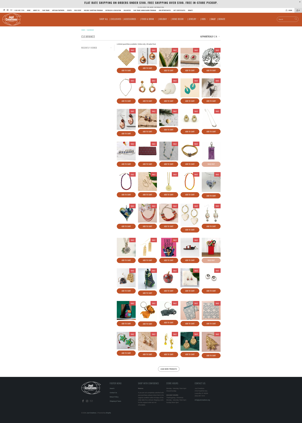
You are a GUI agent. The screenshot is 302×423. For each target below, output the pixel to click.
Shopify (108, 413)
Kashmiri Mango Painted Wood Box (168, 277)
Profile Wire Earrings (147, 181)
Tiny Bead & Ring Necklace (126, 87)
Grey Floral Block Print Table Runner (189, 310)
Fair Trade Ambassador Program (144, 10)
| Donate (221, 19)
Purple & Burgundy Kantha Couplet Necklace (126, 181)
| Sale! (213, 19)
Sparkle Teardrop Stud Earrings (189, 118)
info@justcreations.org (202, 400)
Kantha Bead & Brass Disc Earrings (189, 277)
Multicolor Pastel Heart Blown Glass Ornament (211, 182)
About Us (36, 10)
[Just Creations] (25, 19)
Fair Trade (46, 10)
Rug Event (77, 10)
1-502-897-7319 (19, 10)
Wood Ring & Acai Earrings (147, 56)
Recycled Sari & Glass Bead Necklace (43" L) (168, 151)
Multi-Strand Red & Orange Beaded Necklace (147, 213)
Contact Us (113, 393)
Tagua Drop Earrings (126, 119)
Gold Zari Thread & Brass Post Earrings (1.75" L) (189, 341)
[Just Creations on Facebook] (4, 10)
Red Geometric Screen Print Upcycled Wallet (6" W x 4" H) (147, 151)
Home (29, 10)
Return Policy (114, 397)
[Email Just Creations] (11, 10)
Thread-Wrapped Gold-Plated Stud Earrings (147, 87)
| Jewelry (192, 19)
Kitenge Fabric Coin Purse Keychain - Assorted (147, 278)
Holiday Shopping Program (93, 10)
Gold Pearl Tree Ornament (211, 342)
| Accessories (130, 19)
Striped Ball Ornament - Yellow (168, 117)
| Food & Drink (147, 19)
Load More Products (169, 369)
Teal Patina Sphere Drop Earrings (189, 87)
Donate (190, 10)
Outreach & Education (113, 10)
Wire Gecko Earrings (168, 57)
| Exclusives (115, 19)
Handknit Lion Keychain (147, 310)
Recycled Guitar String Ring (189, 151)
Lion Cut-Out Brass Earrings (147, 247)
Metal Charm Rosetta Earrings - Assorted (211, 213)
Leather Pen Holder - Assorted (211, 247)
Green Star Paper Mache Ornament (126, 340)
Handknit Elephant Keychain (168, 310)
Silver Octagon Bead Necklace (211, 118)
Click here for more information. (151, 7)
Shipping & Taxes (115, 401)
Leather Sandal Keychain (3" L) (189, 247)
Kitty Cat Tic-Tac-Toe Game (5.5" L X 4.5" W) (126, 277)
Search (112, 388)
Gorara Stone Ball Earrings (147, 341)
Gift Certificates (179, 10)
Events (69, 10)
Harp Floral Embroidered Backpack (126, 310)
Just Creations (91, 413)
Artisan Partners (58, 10)
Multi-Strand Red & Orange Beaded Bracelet (168, 213)
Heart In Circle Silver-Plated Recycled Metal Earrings (211, 277)
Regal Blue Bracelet (126, 151)
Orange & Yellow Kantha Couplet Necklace (189, 181)
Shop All (103, 19)
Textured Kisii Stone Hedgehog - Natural (168, 87)
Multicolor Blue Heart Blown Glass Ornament (126, 213)
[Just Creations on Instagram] (7, 10)
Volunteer (127, 10)
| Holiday (163, 19)
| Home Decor (177, 19)
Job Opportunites (165, 10)
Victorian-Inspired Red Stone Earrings (189, 57)
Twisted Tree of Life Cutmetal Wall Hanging (211, 57)
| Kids (203, 19)
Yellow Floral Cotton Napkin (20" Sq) (126, 57)
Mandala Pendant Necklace (126, 247)
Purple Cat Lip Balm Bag (211, 151)
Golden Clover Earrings (168, 341)
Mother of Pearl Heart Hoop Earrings (189, 215)
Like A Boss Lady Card (168, 247)
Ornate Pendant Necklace (168, 181)
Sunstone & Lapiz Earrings (147, 118)
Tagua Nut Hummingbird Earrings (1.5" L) (211, 87)
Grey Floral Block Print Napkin (211, 310)
